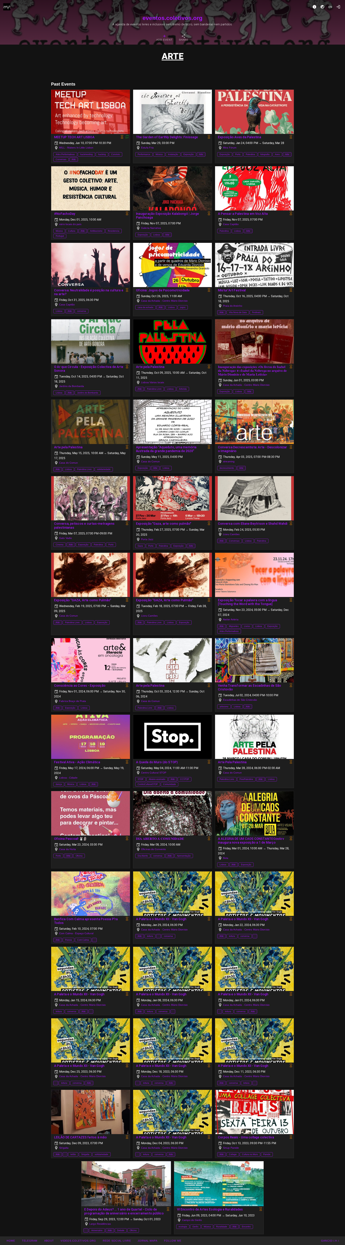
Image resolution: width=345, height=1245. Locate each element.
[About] (314, 7)
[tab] (164, 38)
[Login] (338, 7)
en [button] (330, 6)
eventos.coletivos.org (172, 18)
